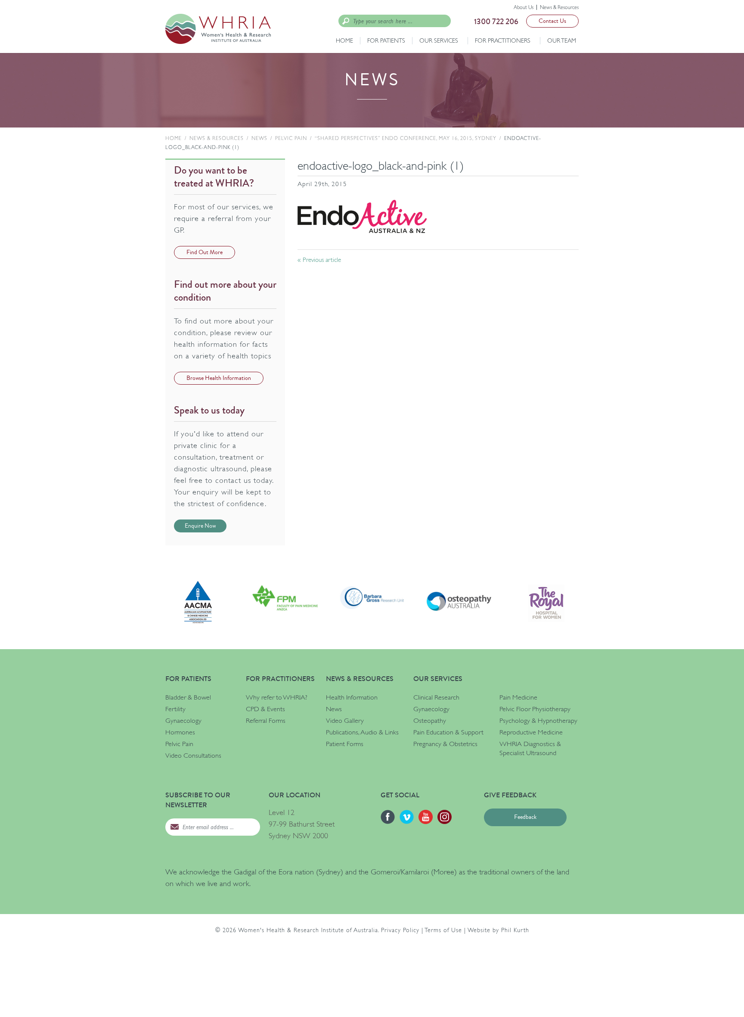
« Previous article (319, 260)
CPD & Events (265, 709)
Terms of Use (443, 930)
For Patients (386, 40)
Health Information (352, 697)
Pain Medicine (518, 697)
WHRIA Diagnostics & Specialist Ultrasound (530, 748)
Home (344, 40)
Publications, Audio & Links (362, 732)
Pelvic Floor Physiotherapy (534, 709)
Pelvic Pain (291, 138)
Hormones (180, 732)
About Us (523, 7)
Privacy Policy (400, 930)
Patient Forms (344, 744)
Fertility (175, 709)
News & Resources (559, 7)
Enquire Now (200, 526)
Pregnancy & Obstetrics (445, 744)
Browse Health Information (218, 378)
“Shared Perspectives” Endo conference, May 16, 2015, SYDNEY (405, 138)
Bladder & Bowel (188, 697)
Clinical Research (436, 697)
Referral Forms (265, 721)
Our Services (438, 40)
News (259, 138)
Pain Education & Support (448, 732)
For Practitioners (502, 40)
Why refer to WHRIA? (276, 697)
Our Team (561, 40)
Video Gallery (345, 721)
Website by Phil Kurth (498, 930)
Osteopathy (429, 721)
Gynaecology (183, 721)
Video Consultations (193, 755)
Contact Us (552, 21)
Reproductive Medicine (531, 732)
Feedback (525, 817)
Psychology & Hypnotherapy (538, 721)
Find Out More (204, 252)
